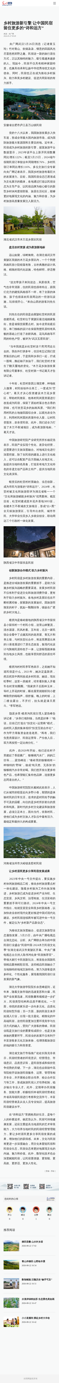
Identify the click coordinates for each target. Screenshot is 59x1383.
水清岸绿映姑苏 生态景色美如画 (38, 1299)
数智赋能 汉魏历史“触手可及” (37, 1279)
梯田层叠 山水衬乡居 (32, 1241)
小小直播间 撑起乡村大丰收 (36, 1318)
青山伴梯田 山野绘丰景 (33, 1261)
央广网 (11, 34)
